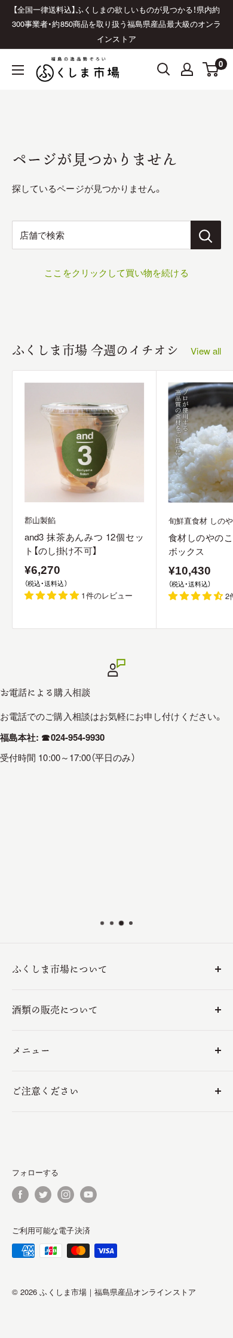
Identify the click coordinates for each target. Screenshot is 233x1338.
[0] (211, 69)
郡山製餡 (40, 520)
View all (206, 350)
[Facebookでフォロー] (20, 1194)
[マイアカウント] (187, 69)
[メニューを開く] (18, 70)
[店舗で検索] (206, 235)
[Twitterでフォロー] (43, 1194)
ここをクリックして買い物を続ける (116, 272)
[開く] (163, 69)
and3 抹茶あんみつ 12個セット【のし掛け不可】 (84, 543)
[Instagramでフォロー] (65, 1194)
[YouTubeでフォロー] (88, 1194)
